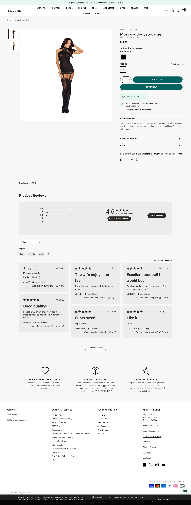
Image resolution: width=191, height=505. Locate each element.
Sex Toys (41, 8)
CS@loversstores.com (16, 420)
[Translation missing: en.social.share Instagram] (137, 159)
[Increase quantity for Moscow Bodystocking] (129, 80)
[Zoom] (106, 34)
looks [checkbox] (22, 254)
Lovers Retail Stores (60, 441)
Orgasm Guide (103, 434)
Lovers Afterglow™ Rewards (64, 449)
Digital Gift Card (58, 452)
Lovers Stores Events (152, 436)
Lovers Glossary (104, 415)
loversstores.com (150, 425)
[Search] (172, 10)
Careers (146, 442)
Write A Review (157, 215)
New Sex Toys (103, 422)
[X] (127, 159)
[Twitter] (152, 465)
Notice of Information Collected (54, 499)
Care (122, 145)
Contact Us (148, 458)
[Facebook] (121, 159)
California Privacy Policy (62, 419)
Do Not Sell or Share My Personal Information (71, 434)
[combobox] (162, 260)
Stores (86, 13)
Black (123, 57)
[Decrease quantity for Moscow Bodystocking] (122, 80)
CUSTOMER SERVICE (62, 410)
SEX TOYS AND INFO (107, 410)
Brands (134, 8)
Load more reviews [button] (95, 348)
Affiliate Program (150, 447)
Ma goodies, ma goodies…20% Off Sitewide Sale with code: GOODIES (95, 3)
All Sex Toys (102, 419)
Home (8, 20)
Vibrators (55, 8)
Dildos (69, 8)
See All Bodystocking (129, 37)
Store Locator (58, 445)
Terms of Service (59, 422)
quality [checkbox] (41, 254)
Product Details (127, 118)
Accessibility (57, 430)
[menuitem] (42, 8)
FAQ (53, 460)
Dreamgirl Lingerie (128, 30)
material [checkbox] (31, 254)
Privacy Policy (58, 415)
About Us (147, 452)
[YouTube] (164, 465)
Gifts (122, 8)
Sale (146, 8)
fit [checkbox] (49, 254)
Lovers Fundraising (151, 431)
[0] (183, 10)
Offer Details (102, 430)
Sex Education (103, 426)
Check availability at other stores (138, 110)
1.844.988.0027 (12, 414)
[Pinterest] (132, 159)
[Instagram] (158, 465)
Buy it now (151, 87)
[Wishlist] (178, 10)
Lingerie (82, 8)
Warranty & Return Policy (62, 437)
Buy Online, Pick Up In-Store (63, 456)
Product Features (128, 138)
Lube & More (108, 8)
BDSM (94, 8)
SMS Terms (57, 426)
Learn (97, 13)
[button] (133, 96)
